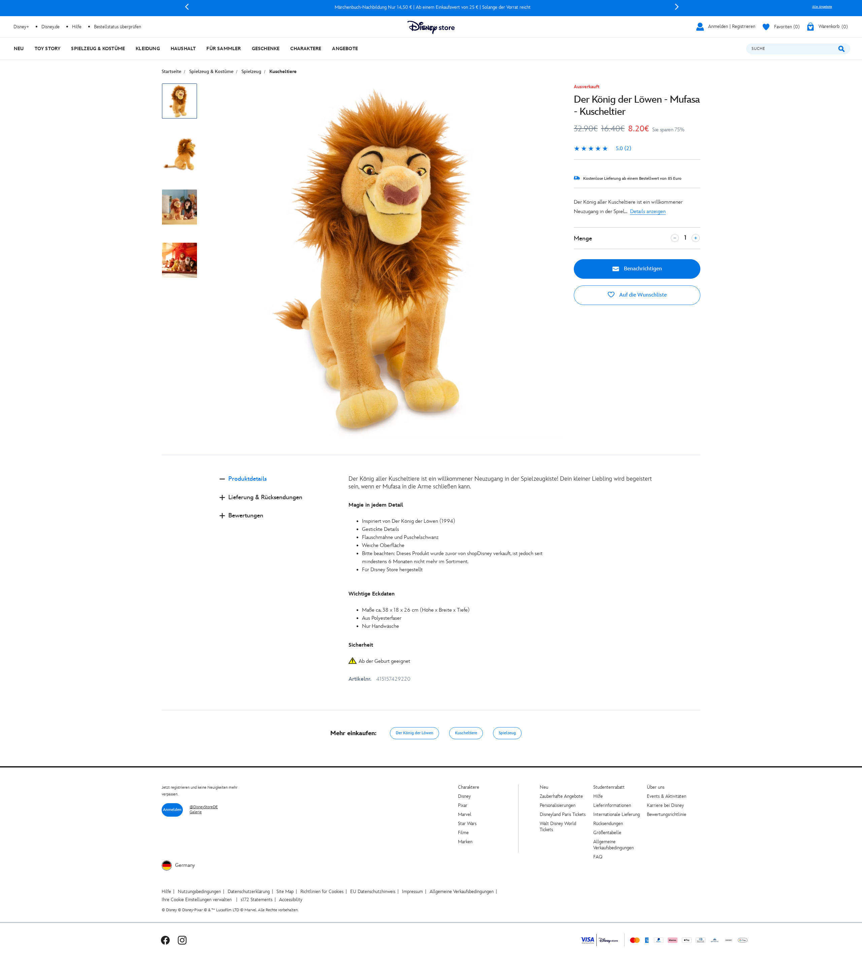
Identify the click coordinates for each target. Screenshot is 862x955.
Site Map (285, 891)
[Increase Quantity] (696, 238)
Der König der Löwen (414, 733)
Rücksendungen (608, 823)
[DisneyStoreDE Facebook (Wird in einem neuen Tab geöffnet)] (165, 940)
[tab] (279, 484)
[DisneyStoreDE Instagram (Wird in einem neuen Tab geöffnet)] (182, 940)
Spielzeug (507, 733)
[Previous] (187, 6)
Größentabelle (607, 832)
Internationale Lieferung (616, 814)
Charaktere (468, 787)
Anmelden (172, 809)
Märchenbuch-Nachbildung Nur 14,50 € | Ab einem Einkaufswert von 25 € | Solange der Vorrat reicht (432, 7)
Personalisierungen (557, 805)
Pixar (462, 805)
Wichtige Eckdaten (372, 594)
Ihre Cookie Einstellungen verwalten (197, 899)
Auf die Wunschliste (642, 295)
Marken (465, 842)
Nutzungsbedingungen (199, 891)
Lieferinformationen (612, 805)
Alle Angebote (822, 7)
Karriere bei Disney (665, 805)
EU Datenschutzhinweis (372, 891)
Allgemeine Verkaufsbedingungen (613, 845)
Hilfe (598, 796)
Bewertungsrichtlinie (666, 814)
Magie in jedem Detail (376, 505)
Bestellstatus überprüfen (117, 27)
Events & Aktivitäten (666, 796)
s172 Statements (256, 899)
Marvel (464, 814)
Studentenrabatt (609, 787)
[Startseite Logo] (431, 27)
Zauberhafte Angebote (561, 796)
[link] (602, 148)
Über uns (655, 787)
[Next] (676, 6)
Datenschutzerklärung (249, 891)
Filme (463, 832)
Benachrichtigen (642, 269)
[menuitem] (18, 49)
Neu (544, 787)
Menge (583, 238)
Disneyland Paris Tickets (563, 814)
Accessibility (290, 899)
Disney (464, 796)
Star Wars (467, 823)
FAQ (597, 857)
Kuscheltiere (466, 733)
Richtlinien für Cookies (321, 891)
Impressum (412, 891)
